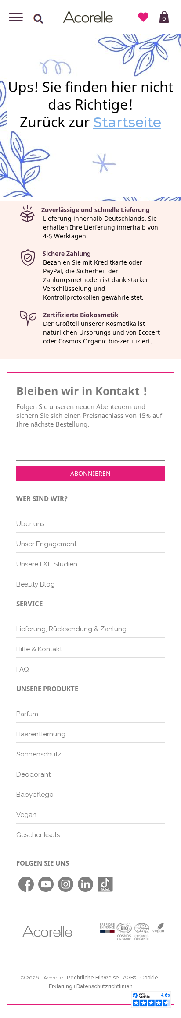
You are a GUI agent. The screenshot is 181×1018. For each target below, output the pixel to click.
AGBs (129, 978)
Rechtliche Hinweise (93, 978)
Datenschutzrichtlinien (104, 986)
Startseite (127, 122)
